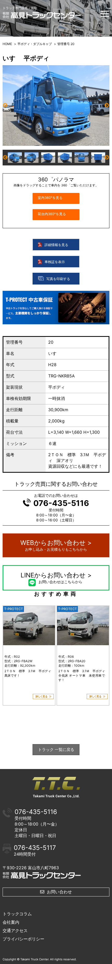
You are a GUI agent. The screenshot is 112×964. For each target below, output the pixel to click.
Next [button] (106, 105)
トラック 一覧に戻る (56, 749)
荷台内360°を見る (52, 214)
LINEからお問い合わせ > (56, 577)
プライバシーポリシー (23, 938)
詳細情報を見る (56, 245)
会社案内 (11, 922)
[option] (56, 105)
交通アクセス (15, 930)
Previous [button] (5, 105)
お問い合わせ (59, 891)
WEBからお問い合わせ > (56, 545)
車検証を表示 (55, 262)
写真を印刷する (58, 279)
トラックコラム (17, 913)
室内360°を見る (50, 198)
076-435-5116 (61, 503)
